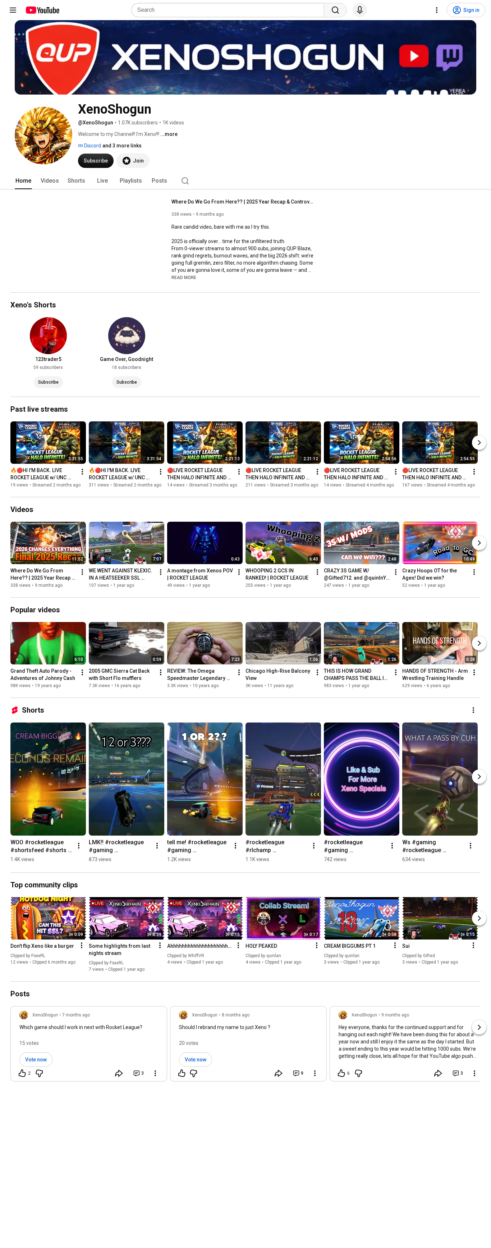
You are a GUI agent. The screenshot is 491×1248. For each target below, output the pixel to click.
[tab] (23, 180)
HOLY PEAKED (261, 946)
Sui (406, 946)
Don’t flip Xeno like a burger (42, 946)
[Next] (479, 442)
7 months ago (76, 1015)
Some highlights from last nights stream (119, 949)
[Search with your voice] (360, 10)
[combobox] (229, 10)
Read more (183, 277)
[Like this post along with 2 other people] (22, 1073)
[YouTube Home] (42, 10)
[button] (183, 277)
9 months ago (395, 1015)
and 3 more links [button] (122, 145)
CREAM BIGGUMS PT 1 (350, 946)
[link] (88, 1046)
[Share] (119, 1073)
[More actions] (82, 472)
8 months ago (235, 1015)
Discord (92, 145)
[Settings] (436, 10)
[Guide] (13, 10)
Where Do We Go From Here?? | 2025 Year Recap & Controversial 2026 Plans (243, 202)
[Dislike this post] (39, 1073)
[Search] (335, 10)
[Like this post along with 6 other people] (341, 1073)
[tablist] (245, 180)
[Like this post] (182, 1073)
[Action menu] (81, 945)
